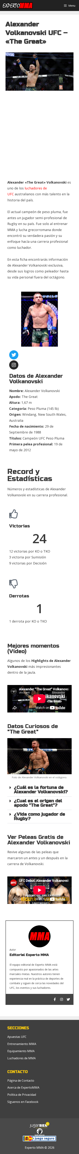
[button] (39, 790)
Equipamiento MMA (21, 1051)
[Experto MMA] (20, 5)
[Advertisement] (39, 136)
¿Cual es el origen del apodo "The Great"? (38, 803)
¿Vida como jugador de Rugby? (39, 816)
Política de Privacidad (21, 1095)
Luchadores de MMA (21, 1058)
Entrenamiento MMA (21, 1044)
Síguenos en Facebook (22, 1102)
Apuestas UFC (16, 1037)
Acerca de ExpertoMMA (23, 1087)
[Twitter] (13, 354)
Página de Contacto (20, 1081)
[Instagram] (13, 365)
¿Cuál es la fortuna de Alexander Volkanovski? (41, 790)
